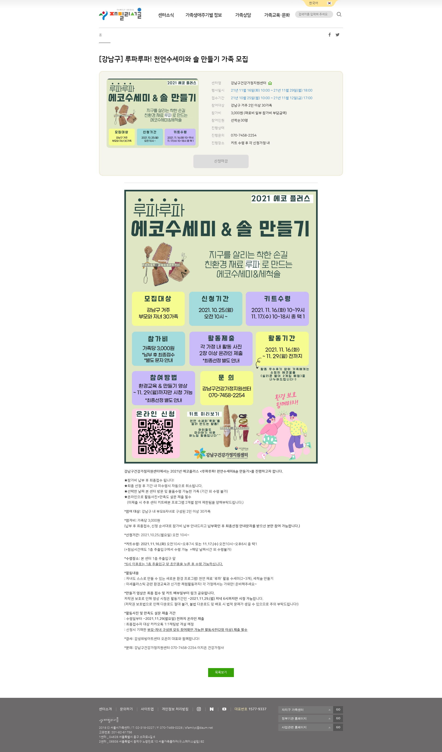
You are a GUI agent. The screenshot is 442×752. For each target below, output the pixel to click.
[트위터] (337, 36)
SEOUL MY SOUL (121, 720)
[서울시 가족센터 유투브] (224, 709)
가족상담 (243, 15)
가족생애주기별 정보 (204, 15)
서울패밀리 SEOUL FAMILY (120, 14)
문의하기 (126, 709)
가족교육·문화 (277, 15)
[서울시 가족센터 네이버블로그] (211, 709)
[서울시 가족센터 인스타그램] (199, 709)
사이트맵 (147, 709)
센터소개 (105, 709)
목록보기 (221, 672)
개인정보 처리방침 (175, 709)
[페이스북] (329, 36)
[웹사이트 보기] (270, 83)
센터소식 (166, 15)
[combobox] (305, 709)
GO (338, 709)
